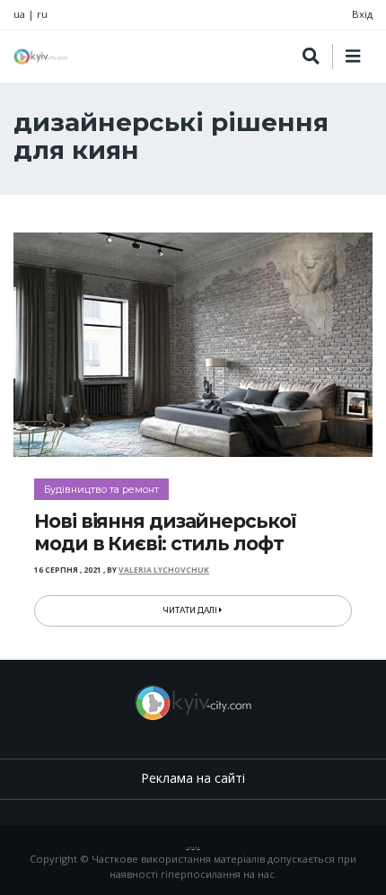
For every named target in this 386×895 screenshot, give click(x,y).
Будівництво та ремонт (101, 489)
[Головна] (40, 56)
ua (19, 14)
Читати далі (191, 610)
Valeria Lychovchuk (163, 570)
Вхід (362, 14)
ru (42, 14)
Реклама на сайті (193, 777)
